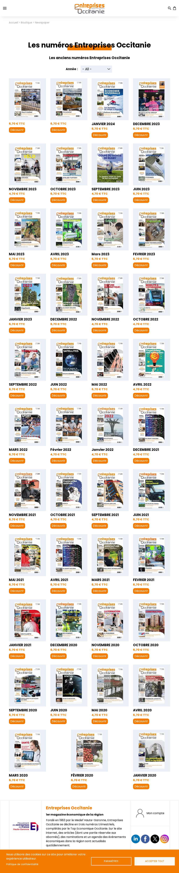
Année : (72, 69)
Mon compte (155, 813)
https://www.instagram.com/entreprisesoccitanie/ (164, 839)
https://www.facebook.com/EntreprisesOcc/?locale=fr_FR (145, 839)
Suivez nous (135, 839)
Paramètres (111, 861)
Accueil (13, 22)
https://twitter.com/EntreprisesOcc (155, 839)
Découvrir (17, 130)
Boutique (26, 22)
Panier (174, 8)
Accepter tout (154, 861)
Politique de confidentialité (22, 864)
